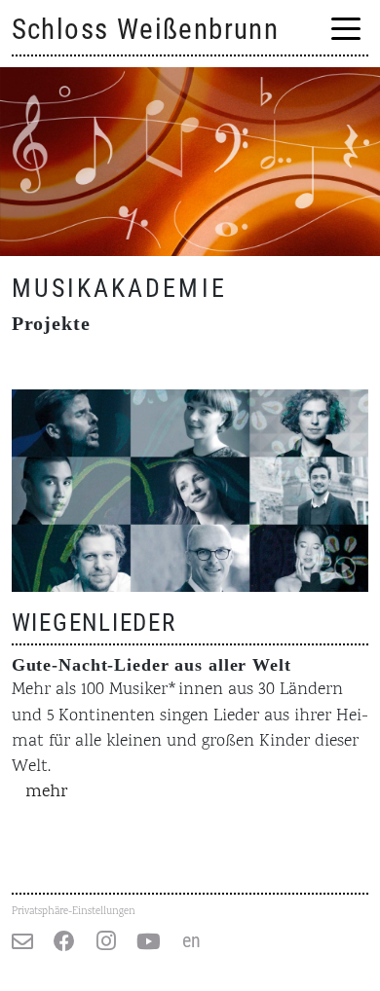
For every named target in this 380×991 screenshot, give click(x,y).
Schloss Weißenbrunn (146, 29)
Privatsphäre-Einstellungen (73, 911)
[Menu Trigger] (346, 30)
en (191, 941)
